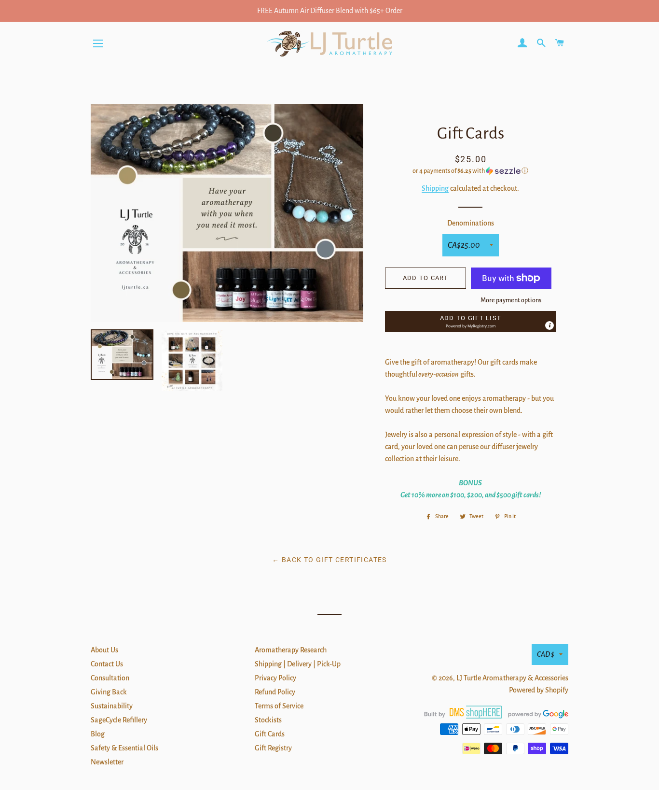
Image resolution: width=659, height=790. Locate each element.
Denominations (470, 223)
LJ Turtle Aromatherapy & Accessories (512, 678)
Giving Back (109, 692)
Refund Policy (275, 692)
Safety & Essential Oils (124, 748)
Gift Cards (270, 734)
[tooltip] (549, 325)
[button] (470, 171)
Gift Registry (273, 748)
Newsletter (107, 762)
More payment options (511, 300)
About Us (104, 650)
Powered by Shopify (538, 690)
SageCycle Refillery (119, 720)
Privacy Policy (275, 678)
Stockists (268, 720)
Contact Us (107, 664)
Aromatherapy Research (291, 650)
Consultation (110, 678)
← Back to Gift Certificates (329, 560)
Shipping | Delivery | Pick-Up (298, 664)
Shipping (435, 188)
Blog (98, 734)
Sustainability (112, 706)
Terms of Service (279, 706)
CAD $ (545, 654)
